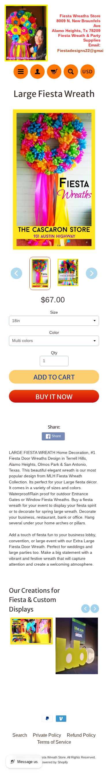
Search (19, 735)
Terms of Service (54, 742)
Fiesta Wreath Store (52, 757)
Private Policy (47, 735)
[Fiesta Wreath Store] (26, 33)
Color (54, 332)
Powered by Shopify (54, 762)
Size (54, 312)
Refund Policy (81, 735)
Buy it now (54, 397)
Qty (54, 353)
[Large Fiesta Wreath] (40, 273)
